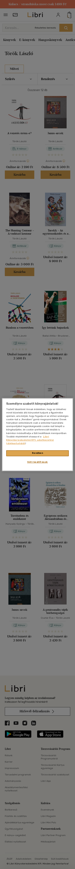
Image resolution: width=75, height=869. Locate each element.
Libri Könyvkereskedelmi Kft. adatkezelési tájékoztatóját (30, 440)
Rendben (37, 453)
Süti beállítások (37, 462)
